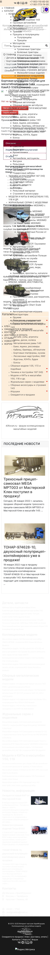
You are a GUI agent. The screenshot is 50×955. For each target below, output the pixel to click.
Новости (26, 939)
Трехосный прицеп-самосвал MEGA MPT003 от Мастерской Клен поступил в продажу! (24, 487)
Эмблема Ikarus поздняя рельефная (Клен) (18, 607)
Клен (27, 937)
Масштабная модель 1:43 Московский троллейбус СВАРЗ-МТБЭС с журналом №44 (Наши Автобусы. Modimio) (22, 642)
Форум (35, 939)
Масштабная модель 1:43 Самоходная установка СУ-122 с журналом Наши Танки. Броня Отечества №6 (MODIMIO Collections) (24, 734)
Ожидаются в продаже (23, 394)
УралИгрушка (39, 924)
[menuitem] (23, 13)
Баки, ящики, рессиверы (26, 346)
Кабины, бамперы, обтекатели (29, 349)
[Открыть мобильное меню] (1, 1)
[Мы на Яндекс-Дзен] (20, 3)
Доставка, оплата (39, 937)
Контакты (16, 939)
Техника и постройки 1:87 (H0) (27, 372)
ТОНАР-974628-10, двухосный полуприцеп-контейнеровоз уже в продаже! (25, 553)
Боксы (16, 362)
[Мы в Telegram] (18, 3)
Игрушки (15, 391)
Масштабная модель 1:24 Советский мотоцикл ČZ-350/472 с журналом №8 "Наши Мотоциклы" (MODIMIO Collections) (24, 725)
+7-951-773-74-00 (39, 4)
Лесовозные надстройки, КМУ (29, 356)
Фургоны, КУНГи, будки (25, 359)
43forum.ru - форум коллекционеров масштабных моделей (25, 427)
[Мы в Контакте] (15, 3)
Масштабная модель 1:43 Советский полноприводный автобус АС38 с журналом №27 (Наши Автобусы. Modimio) (23, 667)
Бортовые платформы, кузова (29, 353)
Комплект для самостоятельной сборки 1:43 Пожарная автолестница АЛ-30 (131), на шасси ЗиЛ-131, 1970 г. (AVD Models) (23, 693)
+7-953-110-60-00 (39, 1)
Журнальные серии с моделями (27, 381)
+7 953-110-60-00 (14, 902)
